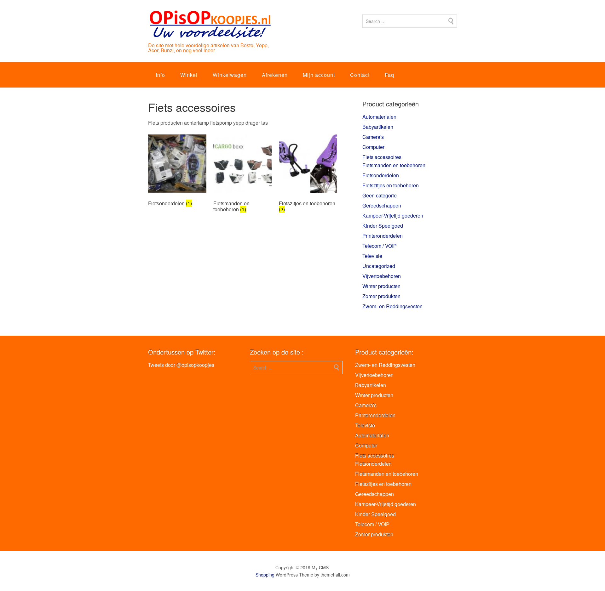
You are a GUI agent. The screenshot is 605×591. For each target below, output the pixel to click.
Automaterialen (379, 116)
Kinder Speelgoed (382, 225)
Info (160, 74)
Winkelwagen (230, 74)
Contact (360, 74)
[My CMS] (210, 33)
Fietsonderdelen (380, 175)
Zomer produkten (381, 296)
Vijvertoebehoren (381, 276)
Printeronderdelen (382, 235)
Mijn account (319, 74)
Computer (373, 147)
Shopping (265, 574)
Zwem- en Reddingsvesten (392, 306)
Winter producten (381, 286)
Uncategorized (378, 266)
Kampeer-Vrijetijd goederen (392, 215)
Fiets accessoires (381, 157)
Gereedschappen (381, 205)
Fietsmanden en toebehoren (393, 165)
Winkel (189, 74)
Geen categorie (379, 195)
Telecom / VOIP (379, 245)
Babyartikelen (377, 126)
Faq (389, 74)
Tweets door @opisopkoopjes (181, 364)
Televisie (372, 255)
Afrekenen (275, 74)
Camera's (373, 136)
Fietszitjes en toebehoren (390, 185)
